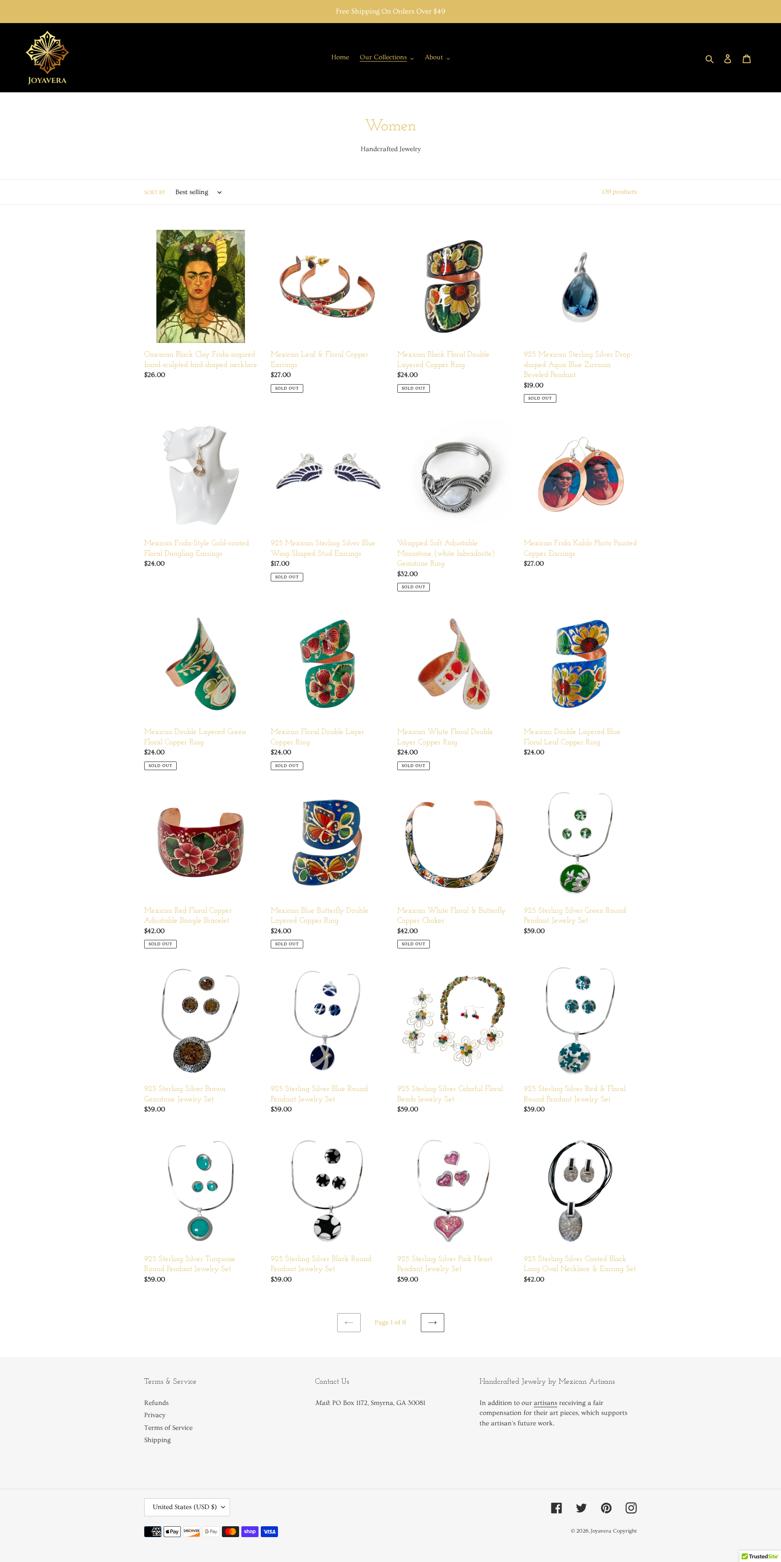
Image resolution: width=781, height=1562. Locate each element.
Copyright (625, 1531)
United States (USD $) (185, 1507)
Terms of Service (168, 1428)
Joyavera (601, 1531)
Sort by (154, 192)
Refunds (156, 1403)
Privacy (154, 1415)
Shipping (157, 1440)
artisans (545, 1403)
